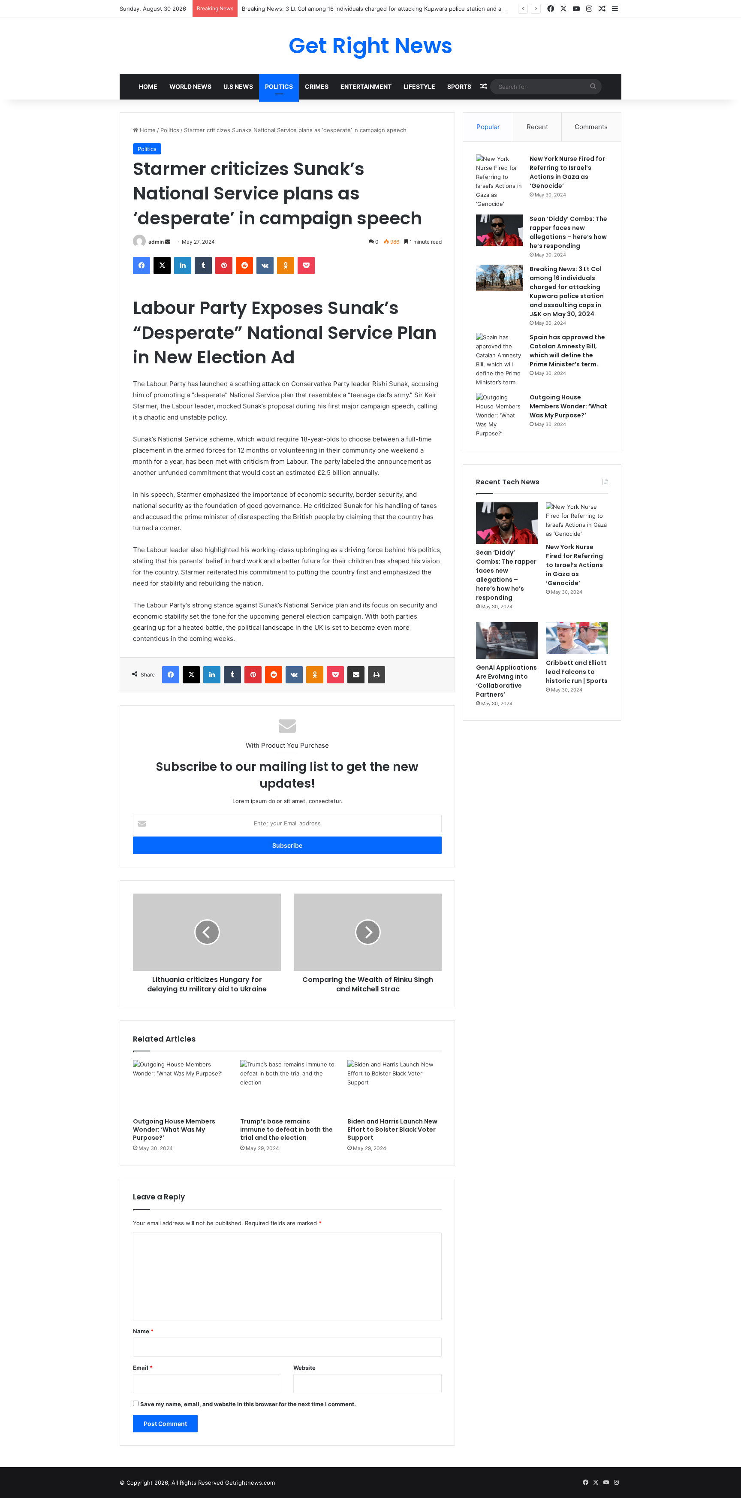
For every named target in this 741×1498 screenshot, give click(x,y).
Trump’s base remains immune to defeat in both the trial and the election (286, 1129)
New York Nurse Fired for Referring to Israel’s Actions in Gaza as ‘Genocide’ (567, 172)
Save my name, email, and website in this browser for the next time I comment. (248, 1404)
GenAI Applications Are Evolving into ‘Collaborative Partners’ (506, 681)
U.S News (238, 86)
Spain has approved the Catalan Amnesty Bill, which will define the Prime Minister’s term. (567, 350)
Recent (537, 127)
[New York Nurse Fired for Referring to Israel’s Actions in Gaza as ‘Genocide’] (499, 181)
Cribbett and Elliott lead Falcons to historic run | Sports (577, 671)
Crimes (316, 86)
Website (304, 1367)
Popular (488, 127)
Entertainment (366, 86)
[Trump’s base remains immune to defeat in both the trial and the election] (287, 1086)
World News (190, 86)
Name (143, 1331)
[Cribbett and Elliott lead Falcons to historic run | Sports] (577, 638)
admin (156, 242)
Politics (279, 86)
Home (148, 86)
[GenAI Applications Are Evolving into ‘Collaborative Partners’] (507, 640)
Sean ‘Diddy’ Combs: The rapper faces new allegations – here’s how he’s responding (568, 232)
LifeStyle (419, 86)
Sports (459, 86)
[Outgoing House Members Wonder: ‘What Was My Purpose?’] (180, 1086)
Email (143, 1367)
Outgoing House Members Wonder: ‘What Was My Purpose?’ (174, 1129)
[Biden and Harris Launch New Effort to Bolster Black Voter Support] (394, 1086)
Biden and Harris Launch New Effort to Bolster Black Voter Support (392, 1129)
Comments (591, 127)
